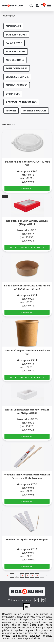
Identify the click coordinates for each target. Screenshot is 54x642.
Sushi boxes (13, 26)
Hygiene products (34, 110)
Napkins (11, 110)
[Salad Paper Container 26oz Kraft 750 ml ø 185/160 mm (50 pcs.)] (27, 268)
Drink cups (13, 93)
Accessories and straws (21, 102)
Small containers (17, 76)
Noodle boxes (15, 60)
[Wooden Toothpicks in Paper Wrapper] (27, 522)
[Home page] (15, 5)
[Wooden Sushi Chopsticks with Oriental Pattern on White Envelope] (27, 457)
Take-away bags (15, 51)
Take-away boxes (16, 34)
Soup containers (16, 68)
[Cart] (43, 3)
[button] (49, 3)
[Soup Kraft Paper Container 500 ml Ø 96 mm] (27, 333)
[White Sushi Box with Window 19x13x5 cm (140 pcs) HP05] (27, 394)
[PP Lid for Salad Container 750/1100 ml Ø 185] (27, 144)
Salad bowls (14, 43)
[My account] (37, 5)
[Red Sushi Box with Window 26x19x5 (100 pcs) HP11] (27, 206)
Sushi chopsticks (16, 85)
